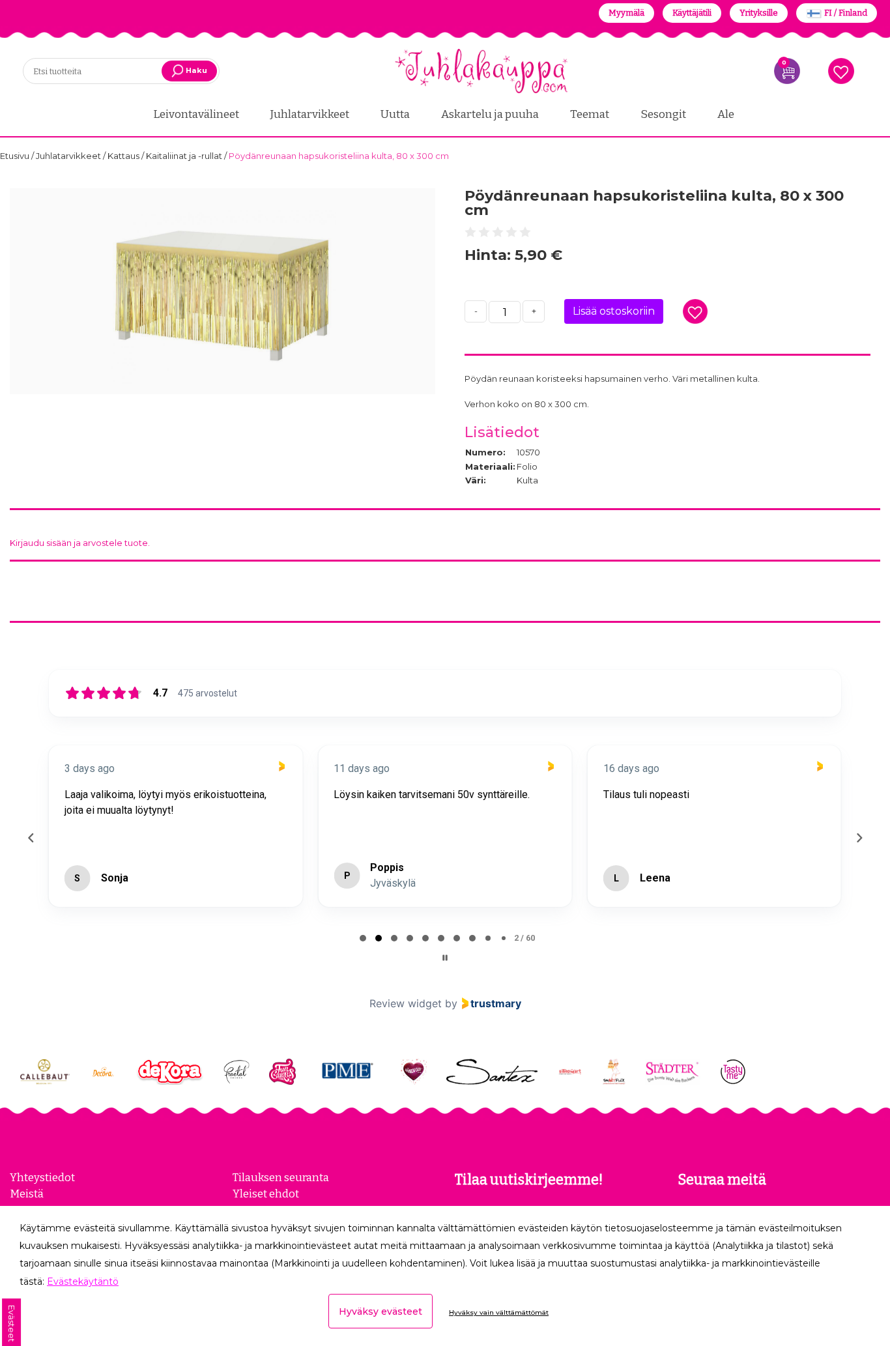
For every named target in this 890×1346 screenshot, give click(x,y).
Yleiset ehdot (266, 1193)
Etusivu (15, 155)
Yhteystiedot (42, 1177)
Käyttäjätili (691, 13)
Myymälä (626, 13)
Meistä (27, 1193)
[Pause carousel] (445, 957)
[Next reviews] (858, 837)
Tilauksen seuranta (281, 1177)
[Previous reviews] (30, 837)
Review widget (405, 1003)
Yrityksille (758, 13)
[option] (222, 291)
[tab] (363, 938)
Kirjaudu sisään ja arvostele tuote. (80, 542)
